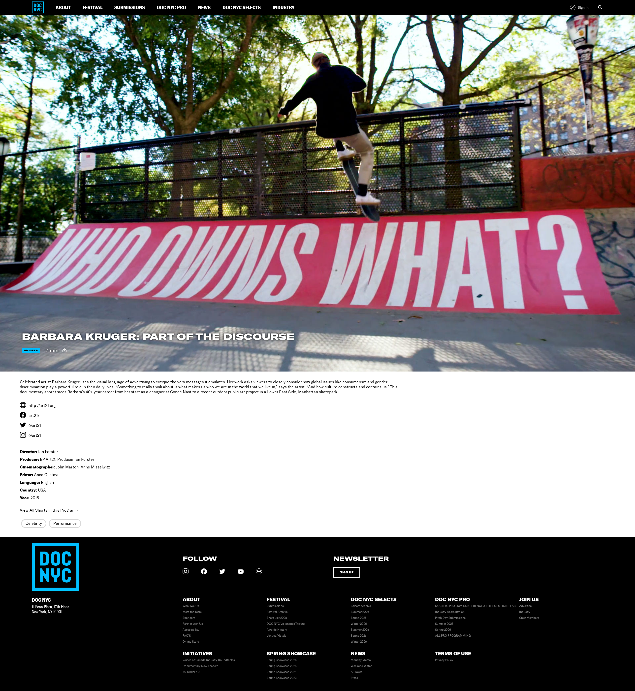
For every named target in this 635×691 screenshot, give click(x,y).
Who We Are (191, 606)
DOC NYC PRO (171, 7)
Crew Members (529, 618)
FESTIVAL (92, 7)
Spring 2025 (359, 635)
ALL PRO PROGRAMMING (453, 635)
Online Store (191, 641)
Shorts (31, 350)
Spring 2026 (359, 618)
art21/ (34, 415)
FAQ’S (187, 635)
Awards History (277, 629)
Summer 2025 (360, 629)
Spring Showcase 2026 (282, 660)
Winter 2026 (359, 623)
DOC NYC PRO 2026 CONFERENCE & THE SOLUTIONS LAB (475, 606)
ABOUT (63, 7)
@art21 (35, 425)
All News (356, 672)
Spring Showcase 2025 (282, 666)
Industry (524, 612)
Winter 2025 (359, 641)
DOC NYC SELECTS (241, 7)
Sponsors (189, 618)
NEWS (204, 7)
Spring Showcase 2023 (282, 678)
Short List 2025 (277, 618)
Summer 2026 (360, 612)
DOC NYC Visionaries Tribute (286, 623)
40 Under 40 (191, 672)
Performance (65, 523)
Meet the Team (192, 612)
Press (354, 678)
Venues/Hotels (276, 635)
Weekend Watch (361, 666)
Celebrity (34, 523)
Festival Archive (277, 612)
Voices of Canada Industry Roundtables (209, 660)
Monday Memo (361, 660)
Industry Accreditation (450, 612)
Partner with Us (193, 623)
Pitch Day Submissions (450, 618)
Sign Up (346, 572)
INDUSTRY (283, 7)
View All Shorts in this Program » (49, 510)
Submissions (275, 606)
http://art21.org (42, 405)
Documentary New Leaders (200, 666)
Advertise (525, 606)
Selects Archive (361, 606)
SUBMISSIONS (129, 7)
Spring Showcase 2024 (281, 672)
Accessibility (191, 629)
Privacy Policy (444, 660)
